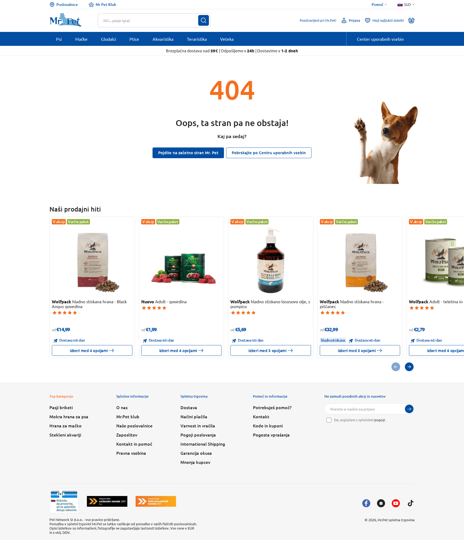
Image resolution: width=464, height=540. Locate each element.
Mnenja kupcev (195, 462)
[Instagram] (381, 503)
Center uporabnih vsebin (380, 39)
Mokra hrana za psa (68, 416)
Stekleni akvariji (65, 435)
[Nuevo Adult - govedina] (181, 260)
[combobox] (150, 20)
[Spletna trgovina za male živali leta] (107, 501)
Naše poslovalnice (134, 425)
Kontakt (261, 416)
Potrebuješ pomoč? (272, 407)
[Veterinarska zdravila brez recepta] (64, 501)
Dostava (188, 407)
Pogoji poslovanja (198, 435)
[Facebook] (366, 503)
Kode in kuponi (268, 425)
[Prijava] (409, 409)
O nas (122, 407)
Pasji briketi (61, 407)
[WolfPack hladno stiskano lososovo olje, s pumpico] (270, 260)
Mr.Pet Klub (106, 4)
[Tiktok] (411, 503)
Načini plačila (193, 416)
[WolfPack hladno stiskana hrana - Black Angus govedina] (92, 260)
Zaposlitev (126, 435)
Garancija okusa (196, 453)
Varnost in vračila (197, 425)
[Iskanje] (203, 20)
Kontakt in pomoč (134, 444)
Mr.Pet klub (127, 416)
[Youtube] (396, 503)
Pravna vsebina (131, 453)
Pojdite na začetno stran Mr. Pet (188, 152)
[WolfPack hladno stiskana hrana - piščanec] (359, 260)
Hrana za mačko (65, 425)
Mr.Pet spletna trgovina (396, 519)
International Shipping (202, 444)
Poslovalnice (67, 4)
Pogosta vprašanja (271, 435)
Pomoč (377, 4)
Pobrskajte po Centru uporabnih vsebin (269, 152)
